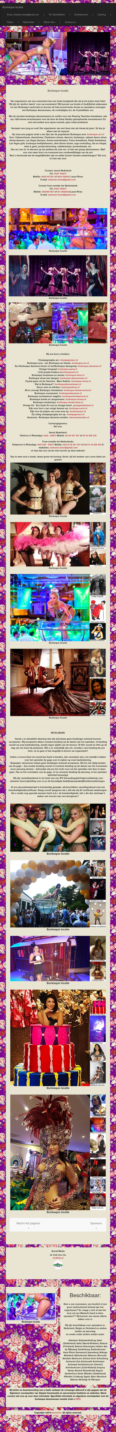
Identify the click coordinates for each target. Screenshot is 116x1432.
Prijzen (10, 22)
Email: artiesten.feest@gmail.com (23, 14)
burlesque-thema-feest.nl (70, 402)
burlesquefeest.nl (70, 387)
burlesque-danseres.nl (89, 365)
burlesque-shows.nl (76, 399)
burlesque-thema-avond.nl (77, 390)
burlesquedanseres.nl (70, 393)
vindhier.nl (58, 1257)
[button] (28, 1225)
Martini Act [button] (49, 22)
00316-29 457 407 (72, 444)
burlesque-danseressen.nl (73, 378)
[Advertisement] (58, 1424)
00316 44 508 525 (93, 444)
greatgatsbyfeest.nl (83, 405)
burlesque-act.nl (95, 134)
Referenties (28, 22)
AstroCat (56, 1412)
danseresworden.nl (79, 417)
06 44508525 (63, 191)
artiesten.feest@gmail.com (62, 179)
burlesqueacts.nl (69, 372)
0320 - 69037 (50, 435)
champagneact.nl (69, 359)
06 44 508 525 (90, 435)
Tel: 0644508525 (57, 14)
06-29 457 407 (72, 435)
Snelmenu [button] (70, 22)
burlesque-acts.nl (78, 408)
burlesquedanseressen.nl (68, 384)
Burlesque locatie (12, 7)
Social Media (58, 1250)
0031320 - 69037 (46, 444)
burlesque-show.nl (81, 381)
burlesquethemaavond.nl (75, 396)
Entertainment (81, 14)
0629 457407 (47, 176)
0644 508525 (63, 176)
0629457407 (48, 191)
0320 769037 (60, 173)
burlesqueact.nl (78, 411)
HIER (78, 1398)
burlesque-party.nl (67, 368)
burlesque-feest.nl (75, 375)
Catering (102, 14)
